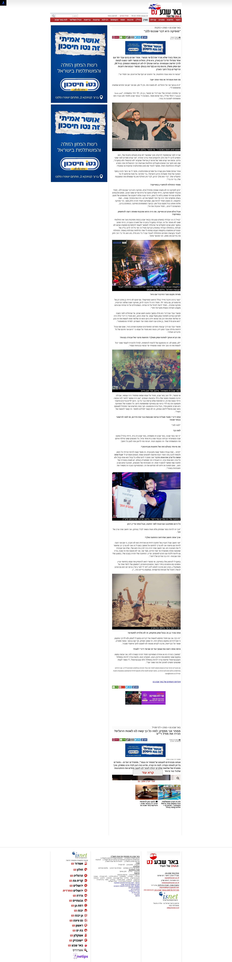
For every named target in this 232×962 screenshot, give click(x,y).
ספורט (161, 20)
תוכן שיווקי (123, 871)
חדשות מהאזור (122, 875)
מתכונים (130, 865)
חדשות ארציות (135, 875)
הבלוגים (136, 866)
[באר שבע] (165, 17)
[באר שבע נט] (163, 867)
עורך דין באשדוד (134, 891)
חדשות (170, 20)
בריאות (87, 20)
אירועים (137, 880)
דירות (103, 878)
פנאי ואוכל (121, 880)
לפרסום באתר (112, 16)
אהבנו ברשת (135, 878)
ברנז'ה (113, 880)
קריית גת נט (136, 892)
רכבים (97, 878)
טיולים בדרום (135, 889)
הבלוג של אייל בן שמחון (132, 868)
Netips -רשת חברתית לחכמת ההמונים (127, 886)
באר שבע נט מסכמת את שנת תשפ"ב (125, 856)
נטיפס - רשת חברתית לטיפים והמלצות (127, 883)
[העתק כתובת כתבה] (130, 38)
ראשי (178, 20)
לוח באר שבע (61, 20)
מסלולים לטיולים (134, 888)
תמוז (123, 20)
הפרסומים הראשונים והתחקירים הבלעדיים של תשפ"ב (121, 860)
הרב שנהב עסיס (171, 759)
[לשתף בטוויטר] (137, 38)
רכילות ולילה (114, 876)
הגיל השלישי (75, 20)
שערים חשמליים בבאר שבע (130, 884)
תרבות (130, 20)
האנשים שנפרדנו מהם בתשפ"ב (112, 858)
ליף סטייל (156, 727)
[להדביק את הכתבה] (121, 688)
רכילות (105, 20)
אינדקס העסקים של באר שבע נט (167, 682)
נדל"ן (138, 20)
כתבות (158, 28)
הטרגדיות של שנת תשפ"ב (113, 861)
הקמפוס (114, 20)
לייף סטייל (103, 876)
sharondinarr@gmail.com (169, 887)
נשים (96, 876)
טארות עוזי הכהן (115, 868)
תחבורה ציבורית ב (125, 881)
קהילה (153, 20)
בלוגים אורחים (103, 868)
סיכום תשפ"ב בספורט (132, 858)
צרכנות (96, 20)
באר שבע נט (175, 28)
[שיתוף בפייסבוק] (144, 38)
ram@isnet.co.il (172, 878)
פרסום (137, 896)
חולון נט (137, 894)
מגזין (145, 20)
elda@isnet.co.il (173, 908)
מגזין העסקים (134, 870)
